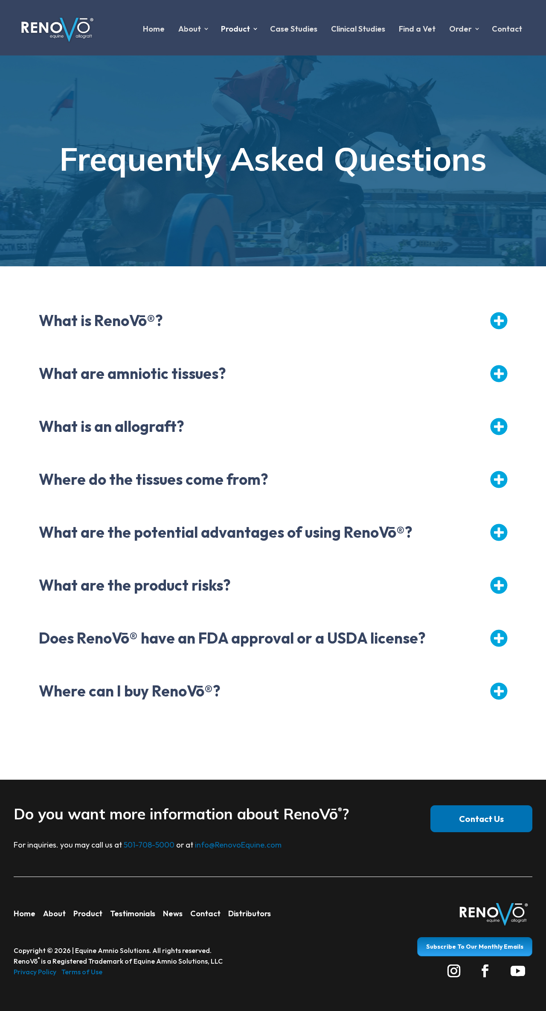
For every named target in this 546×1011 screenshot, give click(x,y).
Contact (507, 29)
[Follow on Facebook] (485, 971)
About (54, 913)
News (173, 913)
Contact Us (481, 818)
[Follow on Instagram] (454, 971)
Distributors (249, 913)
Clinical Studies (358, 29)
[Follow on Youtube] (517, 970)
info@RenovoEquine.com (238, 845)
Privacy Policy (35, 971)
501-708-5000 (149, 845)
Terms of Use (81, 971)
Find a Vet (417, 29)
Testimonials (132, 913)
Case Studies (293, 29)
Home (154, 29)
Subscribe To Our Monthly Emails (474, 946)
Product (87, 913)
